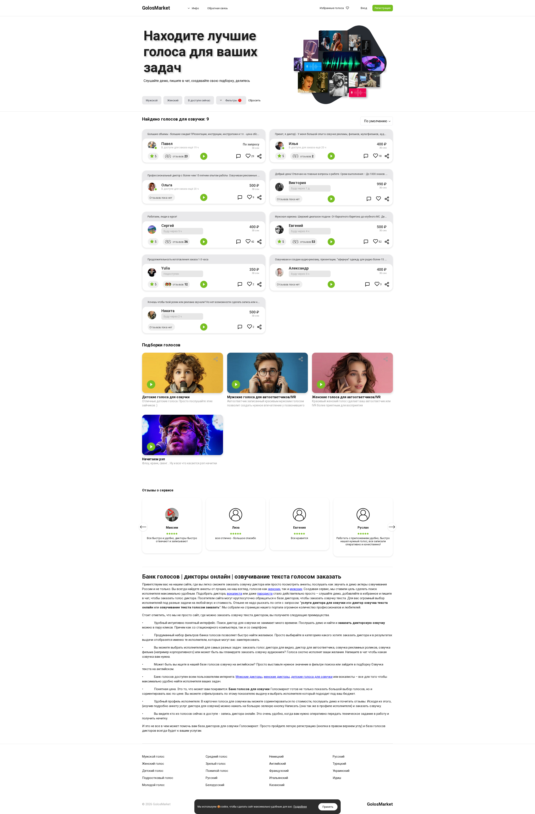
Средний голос (216, 756)
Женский (172, 100)
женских (274, 589)
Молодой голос (153, 785)
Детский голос (152, 771)
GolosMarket (156, 8)
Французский (279, 771)
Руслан (363, 527)
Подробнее (300, 806)
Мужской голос (153, 756)
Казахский (276, 785)
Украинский (341, 771)
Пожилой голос (217, 771)
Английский (277, 764)
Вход (364, 8)
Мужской (152, 100)
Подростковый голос (157, 778)
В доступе (199, 100)
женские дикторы (277, 677)
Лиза (235, 527)
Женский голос (153, 764)
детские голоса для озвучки (311, 677)
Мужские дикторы (249, 677)
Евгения (299, 527)
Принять (327, 806)
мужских (296, 589)
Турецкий (339, 764)
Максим (172, 527)
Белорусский (215, 785)
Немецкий (276, 756)
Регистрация (383, 8)
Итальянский (278, 778)
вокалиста (234, 593)
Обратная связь (217, 8)
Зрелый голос (216, 764)
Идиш (337, 778)
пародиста (265, 593)
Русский (211, 778)
